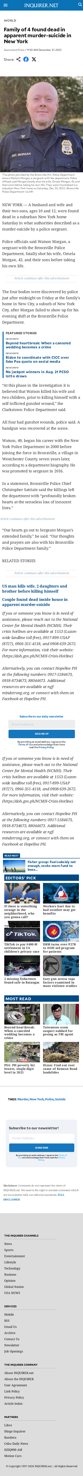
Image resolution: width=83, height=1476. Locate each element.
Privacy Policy (46, 747)
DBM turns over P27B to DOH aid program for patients (59, 947)
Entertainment (14, 1256)
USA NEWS (12, 1293)
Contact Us (11, 1339)
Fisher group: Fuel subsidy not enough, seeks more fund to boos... (52, 865)
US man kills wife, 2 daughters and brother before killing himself (34, 589)
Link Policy (12, 1391)
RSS (7, 1321)
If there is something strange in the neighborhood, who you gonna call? (20, 911)
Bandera (10, 1437)
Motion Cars (12, 1456)
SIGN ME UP (42, 733)
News (8, 1244)
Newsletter (11, 1345)
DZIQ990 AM (13, 1450)
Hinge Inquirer (15, 1431)
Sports (8, 1250)
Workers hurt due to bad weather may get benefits (59, 909)
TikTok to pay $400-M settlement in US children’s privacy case (21, 947)
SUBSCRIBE (42, 1147)
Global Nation (14, 1287)
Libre (8, 1425)
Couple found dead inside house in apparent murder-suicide (35, 602)
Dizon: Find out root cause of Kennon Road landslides (60, 1068)
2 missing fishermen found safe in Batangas (22, 980)
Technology (12, 1268)
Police (49, 1099)
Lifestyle (10, 1262)
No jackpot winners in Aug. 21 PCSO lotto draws (37, 373)
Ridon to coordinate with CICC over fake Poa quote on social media (37, 359)
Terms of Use (25, 744)
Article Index (13, 1404)
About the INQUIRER (19, 1379)
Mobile (9, 1314)
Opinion (10, 1281)
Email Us (10, 1327)
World (10, 20)
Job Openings (13, 1351)
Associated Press (14, 49)
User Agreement (15, 1385)
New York (37, 1099)
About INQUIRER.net (19, 1373)
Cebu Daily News (16, 1444)
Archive (9, 1333)
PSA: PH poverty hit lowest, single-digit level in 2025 (19, 1068)
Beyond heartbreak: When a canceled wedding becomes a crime (38, 345)
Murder (22, 1099)
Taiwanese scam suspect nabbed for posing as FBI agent (58, 1030)
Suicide (60, 1099)
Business (10, 1274)
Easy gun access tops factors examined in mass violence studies (60, 982)
